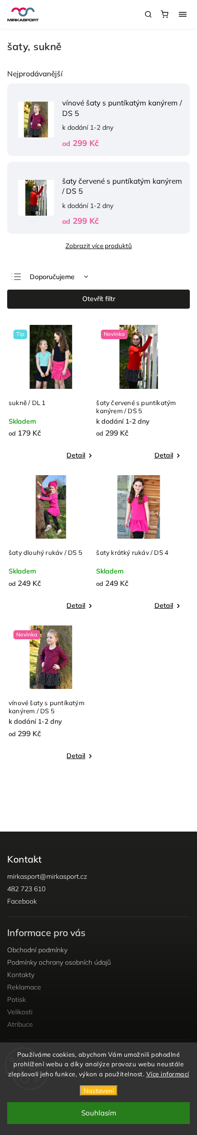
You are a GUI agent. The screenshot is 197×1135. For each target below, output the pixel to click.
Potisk (16, 999)
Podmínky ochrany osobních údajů (59, 962)
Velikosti (20, 1012)
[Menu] (182, 14)
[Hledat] (148, 14)
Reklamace (24, 987)
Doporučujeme (52, 276)
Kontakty (20, 974)
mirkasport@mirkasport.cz (47, 876)
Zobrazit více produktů (99, 246)
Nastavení (99, 1090)
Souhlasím (98, 1112)
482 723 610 (26, 889)
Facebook (22, 901)
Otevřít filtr (98, 298)
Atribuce (20, 1024)
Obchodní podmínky (37, 950)
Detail (75, 455)
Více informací (167, 1074)
